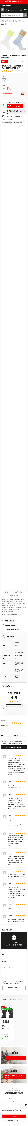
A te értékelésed (6, 723)
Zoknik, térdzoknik (21, 124)
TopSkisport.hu (5, 20)
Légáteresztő (18, 670)
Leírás (7, 592)
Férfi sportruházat (21, 121)
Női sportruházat (14, 122)
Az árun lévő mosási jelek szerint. (18, 676)
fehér (16, 649)
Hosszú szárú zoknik (12, 121)
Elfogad (14, 1116)
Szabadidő (20, 652)
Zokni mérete (4, 85)
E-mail (16, 735)
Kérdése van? (14, 595)
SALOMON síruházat (6, 124)
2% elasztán (18, 662)
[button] (25, 1104)
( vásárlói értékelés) (16, 71)
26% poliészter (19, 662)
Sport (16, 652)
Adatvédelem (18, 1124)
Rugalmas (17, 671)
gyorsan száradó (19, 669)
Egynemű (17, 645)
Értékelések (19, 592)
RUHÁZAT (14, 20)
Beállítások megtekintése (14, 1120)
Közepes (17, 659)
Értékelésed (4, 725)
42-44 (20, 655)
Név (2, 735)
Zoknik (13, 21)
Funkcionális (18, 668)
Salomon (17, 642)
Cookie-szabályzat (10, 1124)
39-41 (16, 655)
